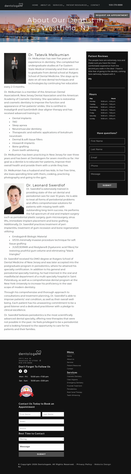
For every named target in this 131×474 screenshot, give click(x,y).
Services (58, 5)
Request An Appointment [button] (112, 15)
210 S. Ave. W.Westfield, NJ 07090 (29, 360)
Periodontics (72, 389)
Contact (95, 5)
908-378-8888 (116, 5)
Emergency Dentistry (75, 383)
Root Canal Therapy (74, 392)
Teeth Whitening (73, 395)
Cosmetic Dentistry (74, 376)
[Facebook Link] (20, 371)
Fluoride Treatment (74, 386)
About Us (46, 5)
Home (35, 5)
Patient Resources (76, 5)
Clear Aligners (72, 379)
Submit (107, 185)
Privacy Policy (84, 464)
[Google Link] (25, 371)
